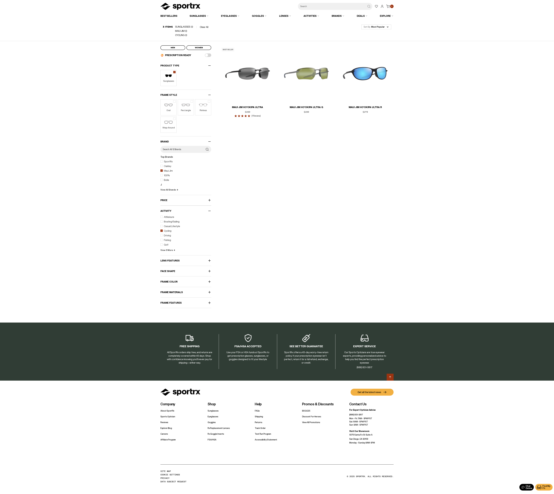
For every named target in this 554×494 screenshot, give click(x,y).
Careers (164, 434)
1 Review (256, 116)
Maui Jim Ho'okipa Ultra (247, 107)
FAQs (257, 411)
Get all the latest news (369, 392)
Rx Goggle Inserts (216, 434)
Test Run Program (263, 434)
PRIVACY (165, 478)
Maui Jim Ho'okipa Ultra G (306, 107)
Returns (258, 422)
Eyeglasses (213, 417)
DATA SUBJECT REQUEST (173, 481)
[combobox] (335, 6)
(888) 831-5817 (356, 415)
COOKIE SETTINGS (170, 474)
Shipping (259, 417)
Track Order (260, 428)
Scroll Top (390, 377)
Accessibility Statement (266, 440)
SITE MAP (165, 471)
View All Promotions (311, 422)
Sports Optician (167, 417)
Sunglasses (213, 411)
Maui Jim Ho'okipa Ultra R (365, 107)
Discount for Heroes (311, 417)
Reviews (164, 422)
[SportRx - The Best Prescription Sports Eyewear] (180, 7)
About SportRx (167, 411)
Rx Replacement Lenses (219, 428)
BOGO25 (306, 411)
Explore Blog (166, 428)
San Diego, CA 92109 (358, 439)
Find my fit (546, 487)
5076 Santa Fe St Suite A (361, 435)
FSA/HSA (212, 440)
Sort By (367, 27)
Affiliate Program (168, 440)
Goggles (212, 422)
